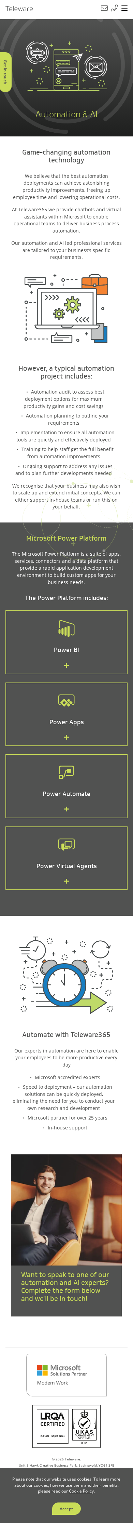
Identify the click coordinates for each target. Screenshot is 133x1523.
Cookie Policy (81, 1491)
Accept (66, 1508)
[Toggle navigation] (124, 8)
